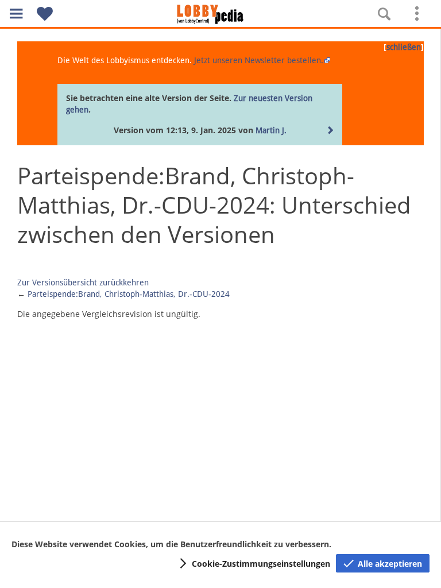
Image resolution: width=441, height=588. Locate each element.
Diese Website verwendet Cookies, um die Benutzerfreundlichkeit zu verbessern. (171, 544)
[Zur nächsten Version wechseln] (331, 131)
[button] (16, 13)
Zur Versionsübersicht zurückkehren (83, 282)
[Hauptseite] (220, 14)
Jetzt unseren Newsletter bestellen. (258, 60)
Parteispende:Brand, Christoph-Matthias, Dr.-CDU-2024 (129, 294)
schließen (403, 47)
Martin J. (271, 130)
